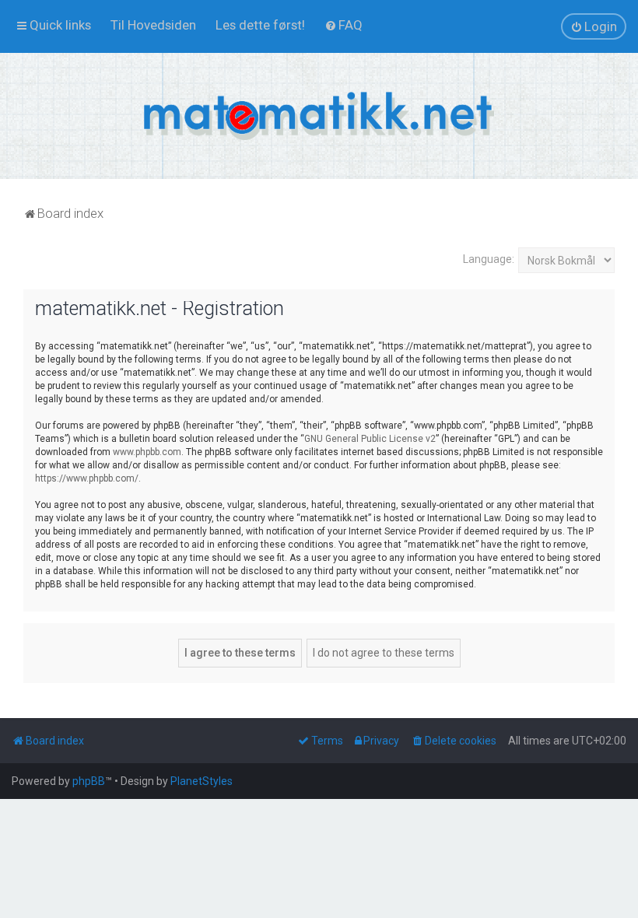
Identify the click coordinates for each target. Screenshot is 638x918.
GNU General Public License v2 (370, 438)
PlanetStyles (201, 781)
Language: (488, 259)
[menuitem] (153, 25)
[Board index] (319, 116)
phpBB (88, 781)
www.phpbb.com (147, 452)
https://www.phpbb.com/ (86, 478)
